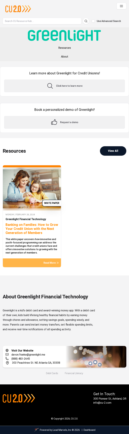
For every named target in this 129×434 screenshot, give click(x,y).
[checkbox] (93, 21)
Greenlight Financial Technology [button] (26, 219)
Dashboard (89, 430)
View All (113, 150)
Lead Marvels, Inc (62, 430)
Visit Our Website (22, 350)
